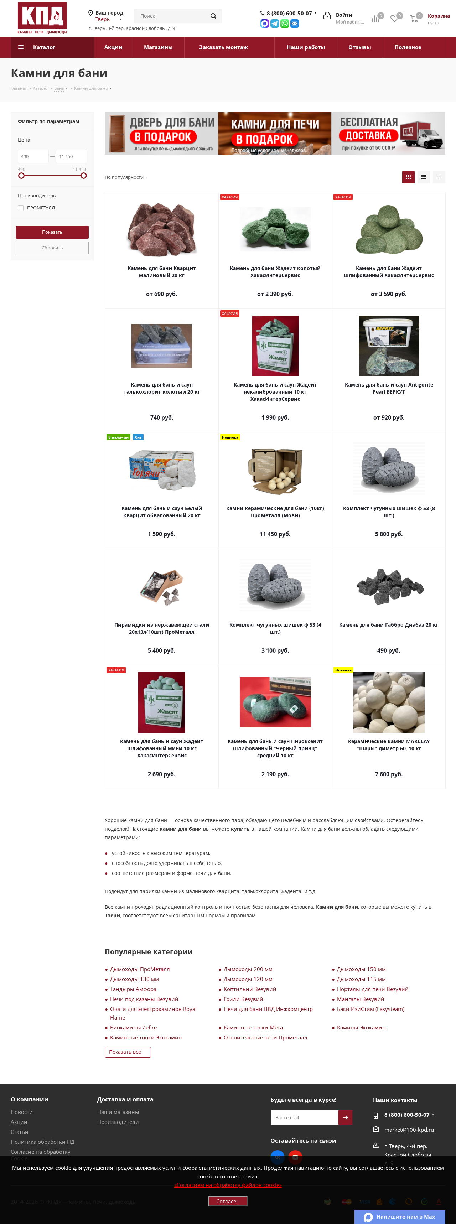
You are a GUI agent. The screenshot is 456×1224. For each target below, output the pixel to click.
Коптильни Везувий (250, 988)
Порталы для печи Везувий (373, 988)
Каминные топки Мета (253, 1027)
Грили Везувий (243, 998)
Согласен (228, 1201)
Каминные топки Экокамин (146, 1037)
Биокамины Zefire (133, 1027)
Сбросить (52, 247)
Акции (19, 1121)
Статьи (19, 1131)
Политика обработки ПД (42, 1141)
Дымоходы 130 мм (134, 978)
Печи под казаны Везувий (144, 998)
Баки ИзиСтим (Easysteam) (370, 1008)
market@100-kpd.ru (409, 1129)
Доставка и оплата (125, 1099)
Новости (22, 1111)
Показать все (125, 1051)
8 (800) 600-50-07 (289, 13)
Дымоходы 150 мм (361, 969)
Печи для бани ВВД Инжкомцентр (268, 1008)
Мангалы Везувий (360, 998)
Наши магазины (118, 1111)
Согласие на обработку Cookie (41, 1155)
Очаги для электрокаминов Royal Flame (153, 1013)
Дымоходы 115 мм (361, 978)
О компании (29, 1099)
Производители (118, 1121)
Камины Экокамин (361, 1027)
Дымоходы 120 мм (248, 978)
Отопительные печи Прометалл (265, 1037)
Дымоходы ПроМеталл (140, 969)
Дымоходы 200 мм (248, 969)
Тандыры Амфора (133, 988)
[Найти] (213, 16)
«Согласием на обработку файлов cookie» (228, 1184)
